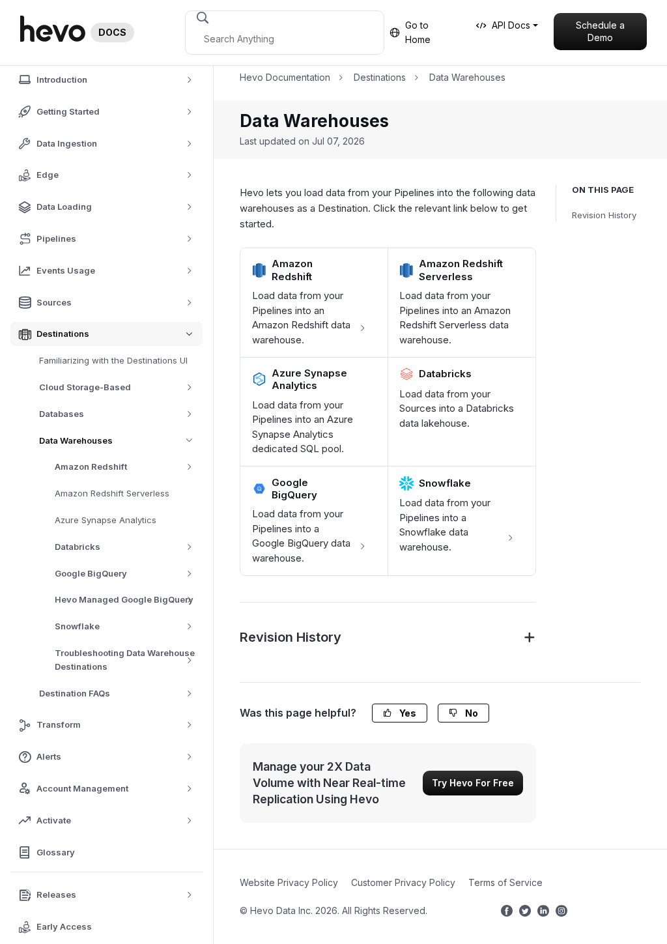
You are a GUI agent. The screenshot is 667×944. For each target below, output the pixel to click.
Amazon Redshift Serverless (112, 493)
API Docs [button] (511, 25)
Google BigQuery (91, 573)
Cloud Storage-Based (85, 387)
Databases (61, 413)
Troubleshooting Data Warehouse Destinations (125, 660)
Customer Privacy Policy (403, 882)
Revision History (604, 215)
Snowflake (77, 626)
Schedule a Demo (600, 32)
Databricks (77, 546)
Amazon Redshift (91, 466)
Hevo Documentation (285, 77)
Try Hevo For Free (473, 782)
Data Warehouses (76, 440)
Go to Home (418, 32)
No (470, 713)
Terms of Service (505, 882)
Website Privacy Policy (289, 882)
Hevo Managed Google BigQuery (124, 599)
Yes (406, 713)
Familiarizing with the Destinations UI (113, 360)
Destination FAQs (74, 693)
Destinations (380, 77)
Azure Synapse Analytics (105, 520)
